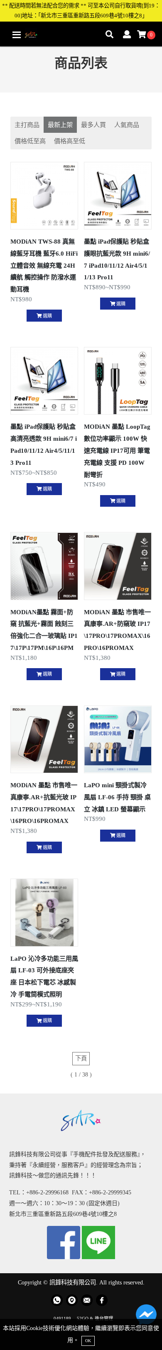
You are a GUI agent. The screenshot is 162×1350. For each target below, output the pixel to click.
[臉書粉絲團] (102, 1300)
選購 (47, 315)
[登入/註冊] (127, 35)
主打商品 (27, 124)
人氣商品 (126, 124)
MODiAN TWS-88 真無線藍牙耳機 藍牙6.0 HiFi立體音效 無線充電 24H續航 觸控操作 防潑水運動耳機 (44, 265)
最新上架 (60, 124)
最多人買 (93, 124)
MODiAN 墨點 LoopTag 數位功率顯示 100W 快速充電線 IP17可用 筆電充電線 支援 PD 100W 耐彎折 (117, 450)
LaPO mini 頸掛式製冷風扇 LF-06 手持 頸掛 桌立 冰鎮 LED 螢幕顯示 (117, 797)
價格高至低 (69, 140)
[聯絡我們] (146, 1316)
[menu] (16, 34)
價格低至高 (30, 140)
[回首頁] (31, 34)
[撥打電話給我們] (57, 1300)
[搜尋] (109, 35)
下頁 (81, 1058)
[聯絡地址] (72, 1300)
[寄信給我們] (87, 1300)
